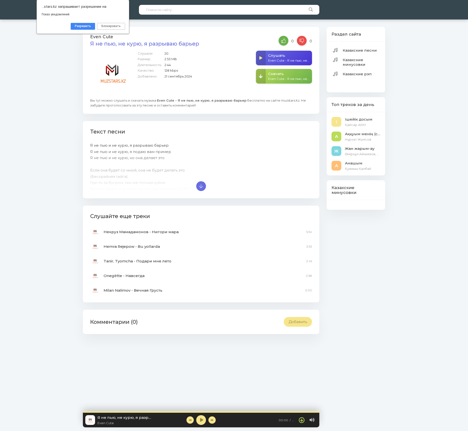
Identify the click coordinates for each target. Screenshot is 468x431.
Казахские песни (360, 50)
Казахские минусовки (354, 62)
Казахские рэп (357, 74)
